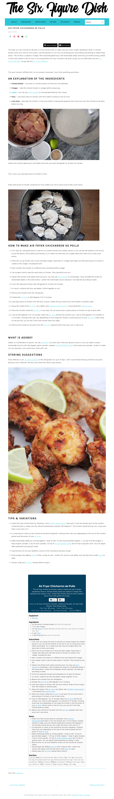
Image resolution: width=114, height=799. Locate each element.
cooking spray (86, 306)
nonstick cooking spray (58, 306)
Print (54, 600)
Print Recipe (65, 45)
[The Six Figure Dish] (57, 17)
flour (39, 633)
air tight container (31, 360)
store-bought (33, 92)
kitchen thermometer (58, 523)
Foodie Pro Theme (80, 795)
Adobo (14, 92)
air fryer (24, 297)
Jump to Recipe (51, 45)
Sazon (33, 555)
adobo (40, 629)
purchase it (45, 342)
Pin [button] (62, 600)
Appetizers (19, 773)
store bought (63, 277)
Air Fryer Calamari (40, 61)
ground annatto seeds (64, 345)
